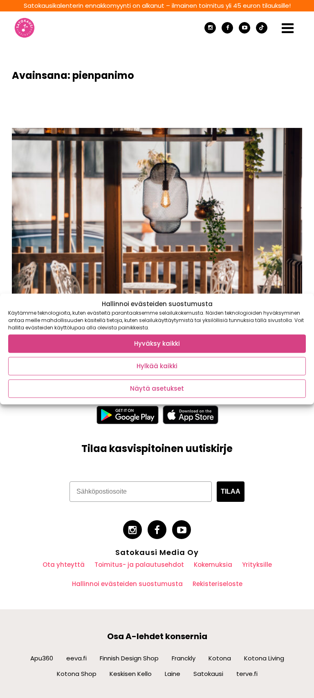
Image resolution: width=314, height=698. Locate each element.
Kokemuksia (213, 564)
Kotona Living (264, 658)
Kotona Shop (76, 673)
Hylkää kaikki (157, 366)
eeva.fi (76, 658)
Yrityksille (257, 564)
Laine (172, 673)
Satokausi (208, 673)
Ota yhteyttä (64, 564)
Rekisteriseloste (217, 583)
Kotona (220, 658)
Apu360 (41, 658)
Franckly (183, 658)
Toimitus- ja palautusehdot (139, 564)
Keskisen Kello (131, 673)
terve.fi (247, 673)
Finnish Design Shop (129, 658)
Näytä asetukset (157, 388)
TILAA (230, 491)
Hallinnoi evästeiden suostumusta (127, 583)
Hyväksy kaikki (157, 343)
